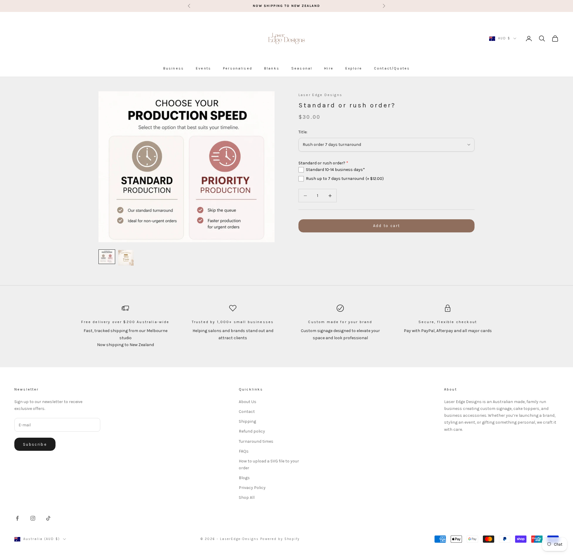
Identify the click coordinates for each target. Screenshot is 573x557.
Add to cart (386, 226)
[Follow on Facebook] (17, 518)
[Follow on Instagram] (33, 518)
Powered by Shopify (280, 539)
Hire (328, 68)
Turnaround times (256, 441)
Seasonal (301, 68)
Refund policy (252, 431)
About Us (247, 401)
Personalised (237, 68)
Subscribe (35, 444)
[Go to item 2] (126, 257)
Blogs (244, 477)
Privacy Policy (252, 487)
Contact (247, 411)
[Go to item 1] (106, 256)
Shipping (247, 421)
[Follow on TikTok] (48, 518)
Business (173, 68)
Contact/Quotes (392, 68)
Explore (353, 68)
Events (203, 68)
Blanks (271, 68)
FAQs (244, 451)
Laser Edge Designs (320, 95)
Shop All (247, 497)
